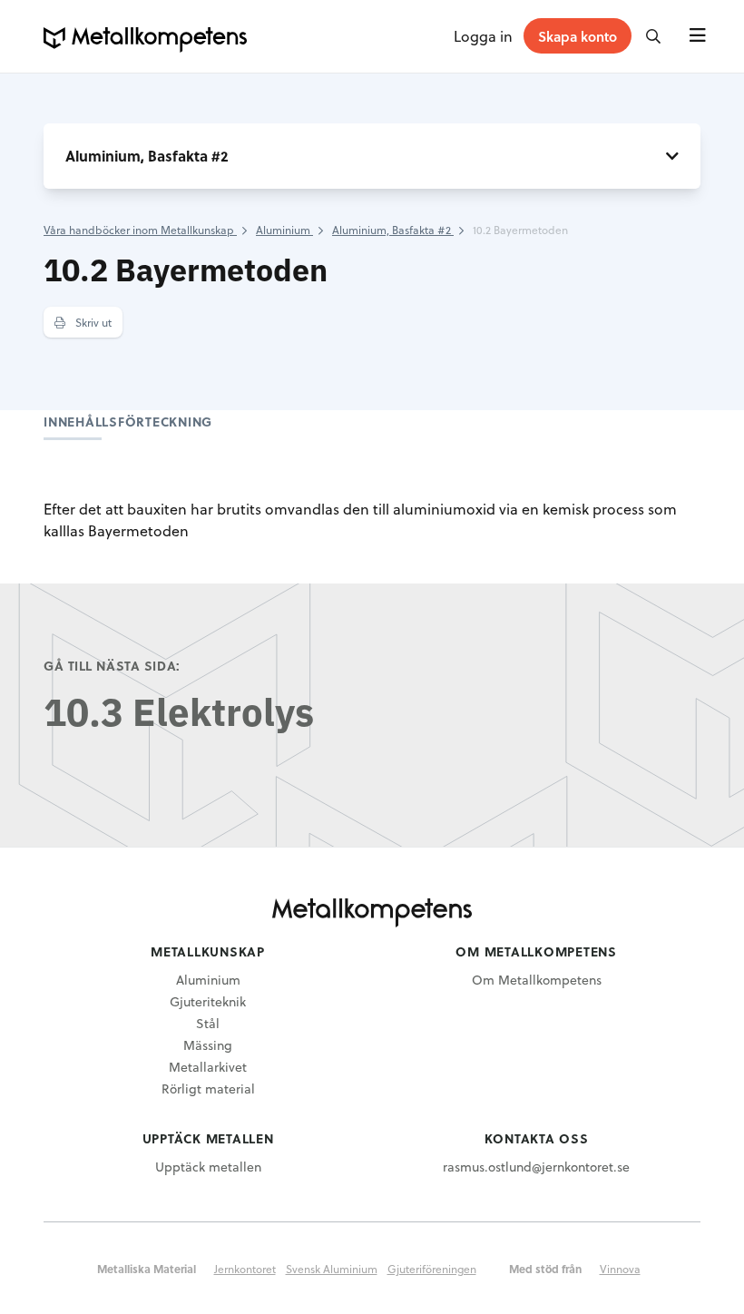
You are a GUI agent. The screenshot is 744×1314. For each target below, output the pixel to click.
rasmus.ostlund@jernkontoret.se (536, 1166)
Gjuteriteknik (208, 1001)
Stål (208, 1023)
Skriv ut (92, 322)
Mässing (207, 1044)
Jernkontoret (245, 1268)
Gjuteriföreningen (431, 1268)
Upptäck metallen (208, 1166)
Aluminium (208, 979)
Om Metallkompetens (537, 979)
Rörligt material (208, 1088)
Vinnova (620, 1268)
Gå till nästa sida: (112, 665)
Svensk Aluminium (331, 1268)
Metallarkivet (208, 1066)
